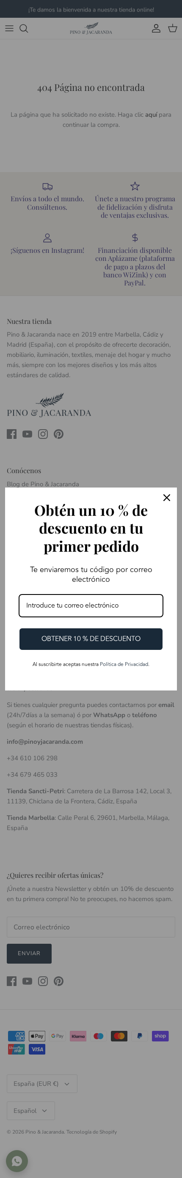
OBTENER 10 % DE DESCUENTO (91, 639)
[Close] (167, 498)
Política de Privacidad (124, 664)
